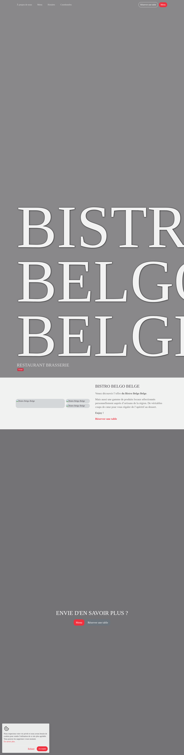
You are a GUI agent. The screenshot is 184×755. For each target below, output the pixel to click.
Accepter (42, 749)
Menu (39, 5)
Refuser (31, 749)
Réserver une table (148, 5)
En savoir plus (9, 742)
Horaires (51, 5)
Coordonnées (66, 5)
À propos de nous (24, 5)
